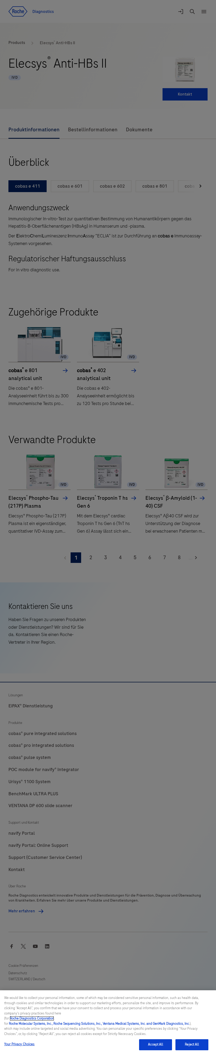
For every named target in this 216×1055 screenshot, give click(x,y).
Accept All (155, 1044)
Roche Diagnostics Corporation (32, 1018)
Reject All (192, 1044)
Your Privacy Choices (19, 1044)
